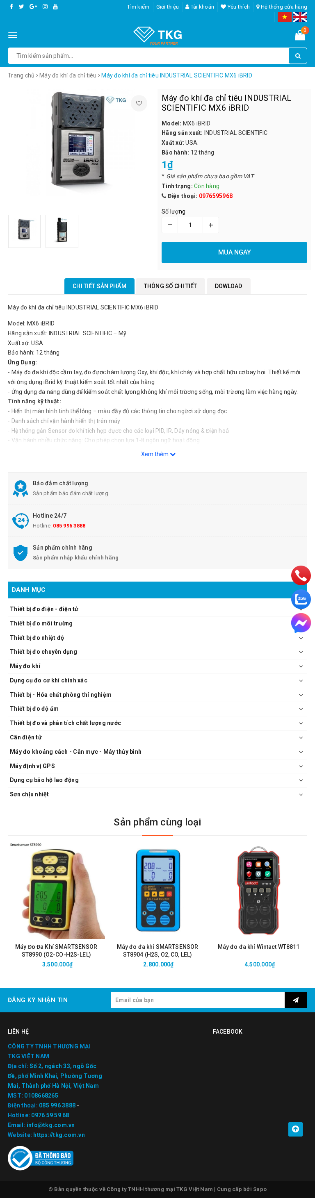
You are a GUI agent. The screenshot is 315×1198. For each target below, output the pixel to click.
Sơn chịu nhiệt (29, 794)
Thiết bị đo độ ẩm (34, 708)
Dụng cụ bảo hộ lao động (44, 780)
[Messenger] (301, 623)
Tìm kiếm (138, 7)
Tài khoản (201, 7)
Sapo (260, 1189)
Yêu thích (238, 7)
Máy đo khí (25, 666)
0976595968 (216, 196)
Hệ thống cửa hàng (283, 7)
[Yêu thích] (139, 103)
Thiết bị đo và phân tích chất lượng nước (65, 723)
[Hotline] (301, 575)
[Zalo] (301, 599)
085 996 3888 (69, 526)
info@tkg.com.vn (51, 1125)
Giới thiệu (167, 7)
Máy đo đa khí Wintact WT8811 (259, 946)
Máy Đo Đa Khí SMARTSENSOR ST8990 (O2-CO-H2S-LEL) (56, 950)
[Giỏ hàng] (300, 37)
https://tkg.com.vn (59, 1135)
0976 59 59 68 (50, 1115)
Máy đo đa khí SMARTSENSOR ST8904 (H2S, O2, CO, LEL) (158, 950)
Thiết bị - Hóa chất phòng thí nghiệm (61, 694)
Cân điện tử (26, 737)
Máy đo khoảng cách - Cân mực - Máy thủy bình (76, 751)
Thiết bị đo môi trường (41, 623)
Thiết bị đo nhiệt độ (37, 637)
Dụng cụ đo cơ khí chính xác (48, 680)
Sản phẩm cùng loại (157, 822)
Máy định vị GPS (32, 766)
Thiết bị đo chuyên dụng (43, 651)
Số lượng (173, 211)
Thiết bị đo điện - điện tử (44, 609)
